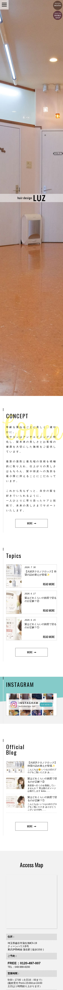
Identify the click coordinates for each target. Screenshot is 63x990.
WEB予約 (57, 4)
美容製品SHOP (57, 16)
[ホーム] (31, 200)
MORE (29, 523)
